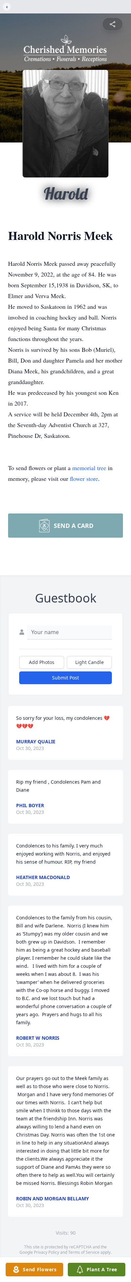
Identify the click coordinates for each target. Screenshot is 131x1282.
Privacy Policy (46, 1252)
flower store (84, 478)
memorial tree (89, 468)
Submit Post (65, 677)
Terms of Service (83, 1252)
